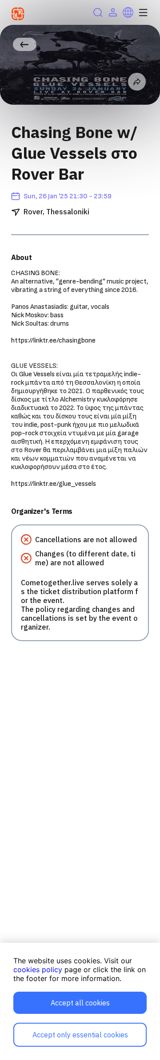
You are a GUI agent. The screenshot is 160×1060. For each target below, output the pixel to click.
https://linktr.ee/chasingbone (53, 340)
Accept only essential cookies (80, 1034)
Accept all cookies (80, 1002)
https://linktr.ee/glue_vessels (53, 484)
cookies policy (37, 969)
